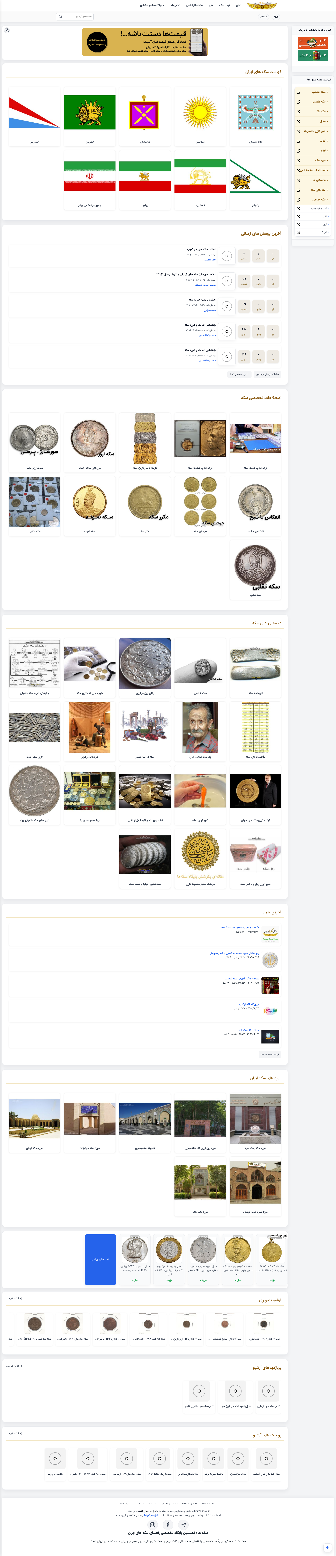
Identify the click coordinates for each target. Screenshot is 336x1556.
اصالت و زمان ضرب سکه (202, 300)
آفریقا (324, 216)
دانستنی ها (319, 180)
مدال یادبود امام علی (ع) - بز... (235, 1407)
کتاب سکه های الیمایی (268, 1407)
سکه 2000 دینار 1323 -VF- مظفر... (88, 1474)
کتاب (323, 141)
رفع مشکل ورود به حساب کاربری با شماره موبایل (234, 953)
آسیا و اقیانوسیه (319, 209)
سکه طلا (321, 111)
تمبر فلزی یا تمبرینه (315, 131)
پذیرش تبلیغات (127, 1504)
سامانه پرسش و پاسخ (267, 374)
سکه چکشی (319, 92)
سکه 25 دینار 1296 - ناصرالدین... (148, 1339)
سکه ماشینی (319, 102)
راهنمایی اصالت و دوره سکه (200, 325)
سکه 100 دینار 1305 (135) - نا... (34, 1339)
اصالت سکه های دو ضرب (201, 249)
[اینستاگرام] (152, 1525)
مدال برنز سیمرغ (238, 1474)
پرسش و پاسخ (170, 1504)
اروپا (325, 224)
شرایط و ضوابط (209, 1504)
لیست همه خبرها (270, 1055)
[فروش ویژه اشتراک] (145, 43)
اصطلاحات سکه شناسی (313, 170)
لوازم (323, 151)
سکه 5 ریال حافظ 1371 (160, 1474)
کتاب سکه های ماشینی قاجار (199, 1407)
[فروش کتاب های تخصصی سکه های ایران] (313, 48)
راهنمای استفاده (190, 1504)
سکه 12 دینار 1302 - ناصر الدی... (264, 1339)
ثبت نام (263, 17)
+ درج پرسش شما (239, 374)
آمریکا (324, 232)
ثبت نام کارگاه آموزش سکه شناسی (242, 979)
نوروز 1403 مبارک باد (249, 1004)
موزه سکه (320, 160)
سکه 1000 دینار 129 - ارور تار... (126, 1474)
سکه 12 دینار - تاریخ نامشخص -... (224, 1339)
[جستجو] (60, 17)
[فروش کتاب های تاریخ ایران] (313, 61)
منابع (141, 1504)
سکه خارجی (319, 199)
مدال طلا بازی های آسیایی (266, 1474)
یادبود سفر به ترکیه (213, 1474)
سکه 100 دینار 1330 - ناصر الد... (109, 1339)
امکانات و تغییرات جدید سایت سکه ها (240, 928)
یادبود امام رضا (55, 1474)
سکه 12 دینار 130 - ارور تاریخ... (186, 1339)
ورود (276, 17)
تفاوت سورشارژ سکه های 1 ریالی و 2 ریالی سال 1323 (186, 274)
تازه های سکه (318, 190)
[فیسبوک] (168, 1525)
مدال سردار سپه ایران (188, 1474)
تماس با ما (153, 1504)
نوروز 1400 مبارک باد (249, 1030)
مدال (323, 121)
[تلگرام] (183, 1525)
